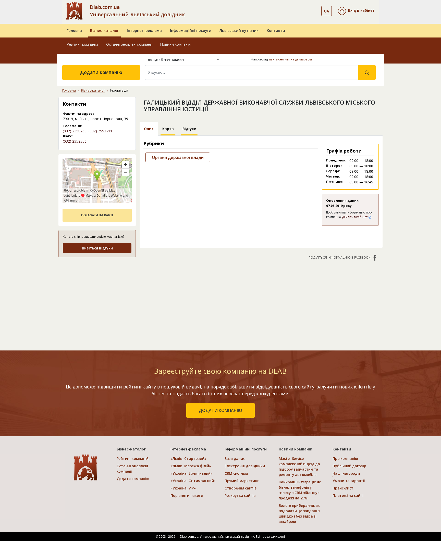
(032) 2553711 (100, 131)
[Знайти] (367, 72)
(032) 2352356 (75, 141)
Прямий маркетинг (242, 480)
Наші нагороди (346, 473)
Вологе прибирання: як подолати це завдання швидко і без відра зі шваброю (299, 513)
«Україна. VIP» (182, 488)
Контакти (276, 30)
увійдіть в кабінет (355, 217)
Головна (74, 30)
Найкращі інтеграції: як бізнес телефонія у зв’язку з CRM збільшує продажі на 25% (300, 490)
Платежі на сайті (348, 495)
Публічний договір (349, 465)
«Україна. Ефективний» (191, 473)
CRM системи (236, 473)
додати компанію (220, 410)
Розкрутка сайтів (240, 495)
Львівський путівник (239, 30)
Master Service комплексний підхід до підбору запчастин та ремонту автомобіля (299, 466)
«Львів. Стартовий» (188, 458)
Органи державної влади (178, 157)
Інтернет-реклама (144, 30)
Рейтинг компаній (82, 44)
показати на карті (97, 215)
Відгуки (189, 128)
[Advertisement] (97, 293)
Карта (168, 128)
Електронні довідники (245, 465)
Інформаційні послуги (190, 30)
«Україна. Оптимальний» (193, 480)
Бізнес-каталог (104, 30)
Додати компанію (101, 72)
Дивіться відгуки (97, 248)
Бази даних (235, 458)
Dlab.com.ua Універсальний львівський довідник (137, 11)
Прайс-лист (343, 488)
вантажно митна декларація (290, 59)
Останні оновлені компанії (129, 44)
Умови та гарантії (349, 480)
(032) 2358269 (75, 131)
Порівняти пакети (186, 495)
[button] (356, 11)
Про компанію (345, 458)
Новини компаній (175, 44)
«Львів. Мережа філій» (190, 465)
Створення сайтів (241, 488)
